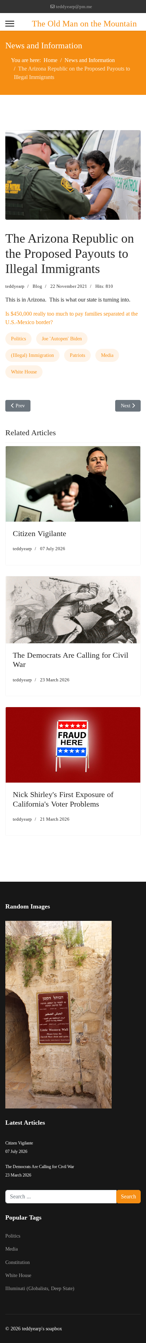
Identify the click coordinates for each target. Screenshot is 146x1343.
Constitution (17, 1262)
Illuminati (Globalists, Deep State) (39, 1288)
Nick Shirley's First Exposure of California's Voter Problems (63, 799)
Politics (18, 338)
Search (128, 1196)
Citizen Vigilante (39, 533)
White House (24, 372)
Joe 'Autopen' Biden (62, 338)
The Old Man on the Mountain (84, 23)
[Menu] (9, 23)
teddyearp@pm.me (74, 6)
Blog (37, 286)
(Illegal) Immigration (32, 355)
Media (107, 355)
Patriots (77, 355)
